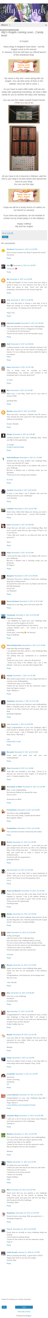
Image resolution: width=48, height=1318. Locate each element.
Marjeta (10, 1034)
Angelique (11, 701)
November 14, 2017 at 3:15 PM (24, 965)
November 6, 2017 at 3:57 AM (22, 367)
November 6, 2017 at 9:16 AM (22, 553)
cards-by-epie (12, 1252)
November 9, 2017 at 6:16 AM (28, 828)
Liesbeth (10, 509)
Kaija (9, 553)
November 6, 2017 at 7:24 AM (30, 457)
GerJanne (10, 249)
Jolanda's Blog (13, 1115)
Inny (8, 300)
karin (9, 525)
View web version (24, 1312)
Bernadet (10, 752)
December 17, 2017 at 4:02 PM (25, 1134)
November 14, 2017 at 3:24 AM (21, 870)
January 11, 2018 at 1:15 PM (29, 1252)
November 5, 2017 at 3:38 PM (22, 300)
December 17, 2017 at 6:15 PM (24, 1162)
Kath (8, 344)
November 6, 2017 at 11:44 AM (33, 645)
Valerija (9, 675)
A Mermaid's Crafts (14, 741)
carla (9, 932)
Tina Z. (9, 1229)
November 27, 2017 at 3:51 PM (21, 1011)
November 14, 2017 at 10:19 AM (23, 932)
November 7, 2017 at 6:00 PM (22, 724)
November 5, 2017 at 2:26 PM (24, 265)
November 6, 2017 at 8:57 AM (25, 509)
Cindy (9, 1058)
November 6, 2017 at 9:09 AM (22, 525)
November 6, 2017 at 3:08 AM (22, 344)
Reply (9, 258)
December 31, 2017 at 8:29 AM (24, 1229)
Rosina (9, 842)
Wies (9, 1190)
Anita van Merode (14, 891)
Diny (8, 993)
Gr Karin (10, 480)
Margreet (10, 576)
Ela (8, 279)
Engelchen (11, 1213)
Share (5, 237)
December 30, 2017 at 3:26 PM (27, 1213)
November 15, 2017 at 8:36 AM (22, 993)
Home (24, 1307)
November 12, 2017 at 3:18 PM (24, 842)
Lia (8, 870)
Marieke (10, 411)
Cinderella (11, 1074)
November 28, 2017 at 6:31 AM (24, 1034)
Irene (9, 367)
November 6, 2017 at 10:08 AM (26, 576)
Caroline (10, 490)
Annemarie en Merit (14, 787)
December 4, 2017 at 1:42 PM (26, 1074)
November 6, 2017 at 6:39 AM (24, 434)
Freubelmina (12, 810)
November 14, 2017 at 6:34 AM (24, 914)
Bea (8, 390)
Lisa (8, 724)
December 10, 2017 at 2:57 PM (31, 1095)
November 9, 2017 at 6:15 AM (28, 810)
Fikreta (9, 1162)
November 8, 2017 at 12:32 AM (26, 752)
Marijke (9, 914)
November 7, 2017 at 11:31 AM (27, 701)
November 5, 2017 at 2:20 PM (26, 249)
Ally (8, 265)
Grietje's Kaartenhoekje (15, 447)
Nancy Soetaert (13, 601)
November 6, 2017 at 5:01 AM (21, 390)
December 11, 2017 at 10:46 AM (31, 1115)
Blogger (28, 1316)
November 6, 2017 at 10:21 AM (31, 601)
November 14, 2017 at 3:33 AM (33, 891)
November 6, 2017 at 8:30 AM (25, 490)
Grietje (9, 434)
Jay (8, 1011)
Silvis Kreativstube (14, 645)
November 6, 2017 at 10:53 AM (27, 615)
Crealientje (11, 615)
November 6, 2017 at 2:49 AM (32, 323)
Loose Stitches (13, 1095)
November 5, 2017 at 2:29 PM (21, 279)
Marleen (10, 1134)
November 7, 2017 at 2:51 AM (24, 675)
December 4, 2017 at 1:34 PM (23, 1058)
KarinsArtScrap (13, 457)
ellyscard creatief (13, 323)
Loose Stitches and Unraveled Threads (21, 1105)
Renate (9, 965)
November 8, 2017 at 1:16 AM (22, 768)
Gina (8, 768)
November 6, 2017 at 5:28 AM (25, 411)
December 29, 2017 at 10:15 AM (23, 1190)
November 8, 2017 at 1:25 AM (34, 787)
